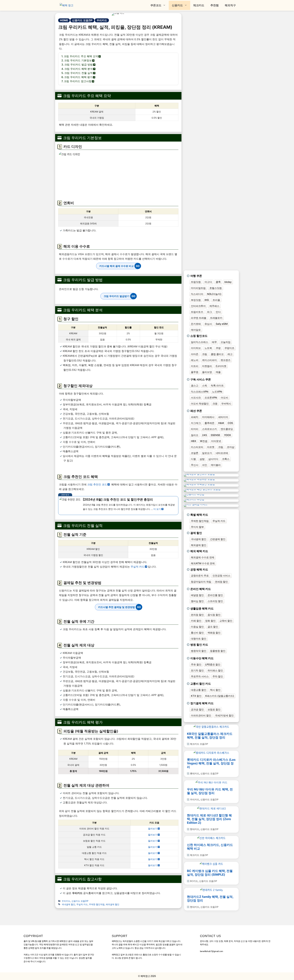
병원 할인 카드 (199, 644)
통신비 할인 (197, 632)
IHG (207, 299)
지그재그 (196, 423)
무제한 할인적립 (97, 904)
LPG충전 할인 (212, 664)
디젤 (193, 458)
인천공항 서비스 (221, 575)
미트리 (194, 366)
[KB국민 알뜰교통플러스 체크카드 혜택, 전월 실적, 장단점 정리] (211, 726)
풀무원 (194, 372)
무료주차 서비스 (200, 676)
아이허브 (196, 348)
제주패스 (214, 305)
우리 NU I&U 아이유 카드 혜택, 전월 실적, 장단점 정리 (210, 791)
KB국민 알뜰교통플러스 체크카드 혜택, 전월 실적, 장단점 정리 (209, 735)
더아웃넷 (216, 441)
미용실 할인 (197, 626)
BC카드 (194, 881)
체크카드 (198, 5)
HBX (193, 441)
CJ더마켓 (221, 366)
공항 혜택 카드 (199, 569)
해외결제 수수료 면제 (202, 557)
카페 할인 (196, 620)
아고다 (208, 281)
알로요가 (207, 452)
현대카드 (194, 829)
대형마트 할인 (198, 638)
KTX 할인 (196, 695)
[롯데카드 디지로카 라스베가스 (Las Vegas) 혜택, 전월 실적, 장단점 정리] (211, 752)
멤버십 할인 (197, 601)
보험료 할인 (214, 709)
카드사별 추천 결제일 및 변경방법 (116, 607)
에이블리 (216, 464)
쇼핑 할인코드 (198, 335)
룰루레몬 (209, 423)
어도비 (224, 397)
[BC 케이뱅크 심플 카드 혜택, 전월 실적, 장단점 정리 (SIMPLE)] (211, 864)
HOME (64, 20)
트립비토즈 (197, 311)
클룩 (218, 281)
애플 (218, 372)
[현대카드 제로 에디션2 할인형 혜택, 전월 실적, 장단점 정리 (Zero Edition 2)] (211, 808)
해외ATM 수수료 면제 (203, 563)
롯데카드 (194, 773)
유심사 (208, 323)
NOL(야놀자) (214, 293)
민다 (218, 311)
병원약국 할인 (198, 650)
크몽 (215, 403)
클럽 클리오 (217, 354)
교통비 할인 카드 (200, 683)
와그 (209, 311)
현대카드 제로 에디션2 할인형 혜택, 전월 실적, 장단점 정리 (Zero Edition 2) (209, 819)
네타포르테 (222, 452)
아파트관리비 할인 (201, 715)
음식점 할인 (214, 614)
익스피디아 (197, 293)
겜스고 (194, 385)
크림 (204, 354)
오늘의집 (225, 342)
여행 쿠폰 (196, 275)
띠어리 (194, 428)
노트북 (208, 348)
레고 (230, 354)
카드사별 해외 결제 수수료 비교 (116, 265)
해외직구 (230, 5)
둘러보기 (152, 828)
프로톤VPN (211, 397)
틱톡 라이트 (217, 385)
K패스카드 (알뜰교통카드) (219, 695)
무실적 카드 (137, 566)
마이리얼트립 (198, 288)
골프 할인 (213, 626)
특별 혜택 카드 (199, 514)
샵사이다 (213, 458)
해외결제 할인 (112, 904)
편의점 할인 (197, 614)
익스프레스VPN (199, 391)
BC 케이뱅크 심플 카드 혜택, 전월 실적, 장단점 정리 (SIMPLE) (210, 872)
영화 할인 (210, 620)
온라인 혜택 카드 (200, 589)
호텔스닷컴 (215, 288)
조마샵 (230, 447)
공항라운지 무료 (200, 575)
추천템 (214, 5)
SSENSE (215, 435)
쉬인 (204, 464)
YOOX (227, 435)
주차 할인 (218, 676)
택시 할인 (215, 689)
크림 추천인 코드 (97, 484)
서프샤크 (196, 397)
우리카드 (102, 20)
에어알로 (196, 329)
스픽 (204, 385)
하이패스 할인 (215, 670)
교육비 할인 (225, 620)
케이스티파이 (209, 360)
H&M (221, 423)
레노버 (194, 360)
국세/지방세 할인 (224, 715)
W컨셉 (203, 441)
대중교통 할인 (198, 689)
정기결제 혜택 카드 (202, 703)
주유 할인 (196, 664)
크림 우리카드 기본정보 (78, 60)
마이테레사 (208, 417)
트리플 (216, 299)
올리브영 (207, 372)
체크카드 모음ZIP (199, 743)
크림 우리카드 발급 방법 (78, 64)
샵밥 (202, 458)
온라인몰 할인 (215, 595)
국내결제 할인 (68, 904)
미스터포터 (197, 447)
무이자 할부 (197, 526)
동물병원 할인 (217, 650)
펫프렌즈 (225, 360)
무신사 (194, 464)
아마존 (194, 354)
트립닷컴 (196, 281)
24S (204, 435)
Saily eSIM (222, 323)
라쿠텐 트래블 (198, 317)
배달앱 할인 (197, 595)
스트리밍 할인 (215, 601)
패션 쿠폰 (196, 410)
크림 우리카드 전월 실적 (78, 73)
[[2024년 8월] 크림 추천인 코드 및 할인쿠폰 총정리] (118, 505)
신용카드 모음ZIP (82, 20)
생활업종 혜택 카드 (202, 608)
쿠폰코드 (155, 5)
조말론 (194, 452)
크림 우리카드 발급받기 (116, 296)
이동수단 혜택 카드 (202, 658)
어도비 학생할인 (200, 403)
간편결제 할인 (217, 539)
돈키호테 (196, 323)
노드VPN (217, 391)
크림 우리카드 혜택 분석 (78, 68)
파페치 (194, 417)
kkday (228, 281)
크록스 (225, 458)
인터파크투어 (198, 305)
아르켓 (210, 447)
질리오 (194, 435)
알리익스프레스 (199, 342)
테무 (214, 342)
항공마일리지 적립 (201, 581)
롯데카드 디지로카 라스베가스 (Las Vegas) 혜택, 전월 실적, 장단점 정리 (211, 763)
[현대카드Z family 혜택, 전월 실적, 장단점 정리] (211, 890)
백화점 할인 (214, 632)
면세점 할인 (221, 581)
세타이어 (223, 417)
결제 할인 (196, 533)
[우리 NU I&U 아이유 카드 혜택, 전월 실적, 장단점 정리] (211, 782)
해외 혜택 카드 (199, 551)
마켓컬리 (207, 366)
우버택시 (226, 403)
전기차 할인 (197, 670)
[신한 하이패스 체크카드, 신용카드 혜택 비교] (211, 838)
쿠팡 (218, 348)
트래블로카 (216, 317)
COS (230, 423)
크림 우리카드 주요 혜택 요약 (81, 56)
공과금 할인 (197, 709)
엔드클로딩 (227, 428)
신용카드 (177, 5)
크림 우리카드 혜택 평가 (78, 77)
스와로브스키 (209, 428)
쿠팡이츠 (229, 348)
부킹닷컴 (196, 299)
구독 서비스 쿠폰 (200, 379)
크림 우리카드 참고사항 (77, 81)
